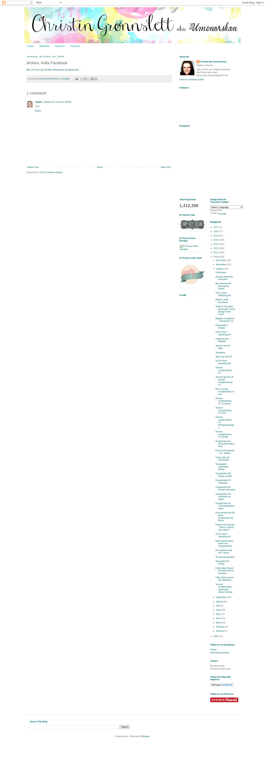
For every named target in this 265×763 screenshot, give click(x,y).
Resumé (60, 46)
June (218, 610)
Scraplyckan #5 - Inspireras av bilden (223, 496)
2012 (216, 248)
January (220, 631)
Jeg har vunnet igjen (222, 346)
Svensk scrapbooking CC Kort (223, 410)
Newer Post (33, 167)
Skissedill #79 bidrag (222, 562)
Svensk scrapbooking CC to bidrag (223, 401)
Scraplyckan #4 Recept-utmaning (225, 488)
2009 (216, 636)
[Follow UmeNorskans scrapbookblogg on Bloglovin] (222, 686)
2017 (216, 227)
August (219, 601)
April (218, 618)
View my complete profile (191, 79)
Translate (222, 214)
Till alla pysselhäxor (225, 557)
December (221, 260)
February (220, 627)
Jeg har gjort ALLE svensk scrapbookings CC (224, 381)
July (218, 605)
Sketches (44, 46)
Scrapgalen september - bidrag (222, 467)
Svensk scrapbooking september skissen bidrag (223, 588)
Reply (38, 111)
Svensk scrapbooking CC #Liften (223, 434)
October (220, 269)
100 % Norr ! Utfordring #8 (223, 294)
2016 (216, 231)
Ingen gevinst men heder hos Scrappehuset (224, 543)
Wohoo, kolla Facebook (221, 300)
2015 (216, 235)
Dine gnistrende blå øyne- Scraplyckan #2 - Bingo (225, 516)
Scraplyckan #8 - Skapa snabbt (223, 474)
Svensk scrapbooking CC (223, 370)
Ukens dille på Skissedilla (222, 458)
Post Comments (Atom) (51, 172)
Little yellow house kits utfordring (224, 578)
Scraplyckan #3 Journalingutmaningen (225, 506)
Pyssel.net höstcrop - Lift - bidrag (225, 451)
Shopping (220, 352)
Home (30, 46)
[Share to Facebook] (92, 79)
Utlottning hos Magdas (222, 340)
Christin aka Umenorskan (213, 61)
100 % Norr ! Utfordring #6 (223, 362)
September (221, 597)
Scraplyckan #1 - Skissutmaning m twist (225, 444)
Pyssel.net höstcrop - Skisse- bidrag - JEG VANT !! (225, 527)
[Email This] (82, 79)
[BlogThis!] (85, 79)
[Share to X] (89, 79)
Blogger (145, 736)
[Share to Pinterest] (96, 79)
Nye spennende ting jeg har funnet (223, 286)
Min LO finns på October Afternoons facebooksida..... (54, 69)
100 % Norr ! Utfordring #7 (223, 333)
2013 (216, 244)
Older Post (166, 167)
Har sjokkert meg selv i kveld (223, 551)
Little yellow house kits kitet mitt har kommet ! (224, 571)
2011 (216, 252)
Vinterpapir (220, 272)
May (218, 614)
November (221, 264)
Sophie (38, 102)
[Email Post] (76, 79)
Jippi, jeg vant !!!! (223, 356)
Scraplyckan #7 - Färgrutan (223, 481)
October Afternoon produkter (224, 278)
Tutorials (75, 46)
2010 (216, 257)
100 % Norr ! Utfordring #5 (223, 535)
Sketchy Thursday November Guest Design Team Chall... (225, 310)
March (219, 622)
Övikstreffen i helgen (221, 326)
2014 (216, 240)
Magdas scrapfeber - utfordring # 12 (224, 319)
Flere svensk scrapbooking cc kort (224, 392)
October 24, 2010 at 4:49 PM (57, 102)
